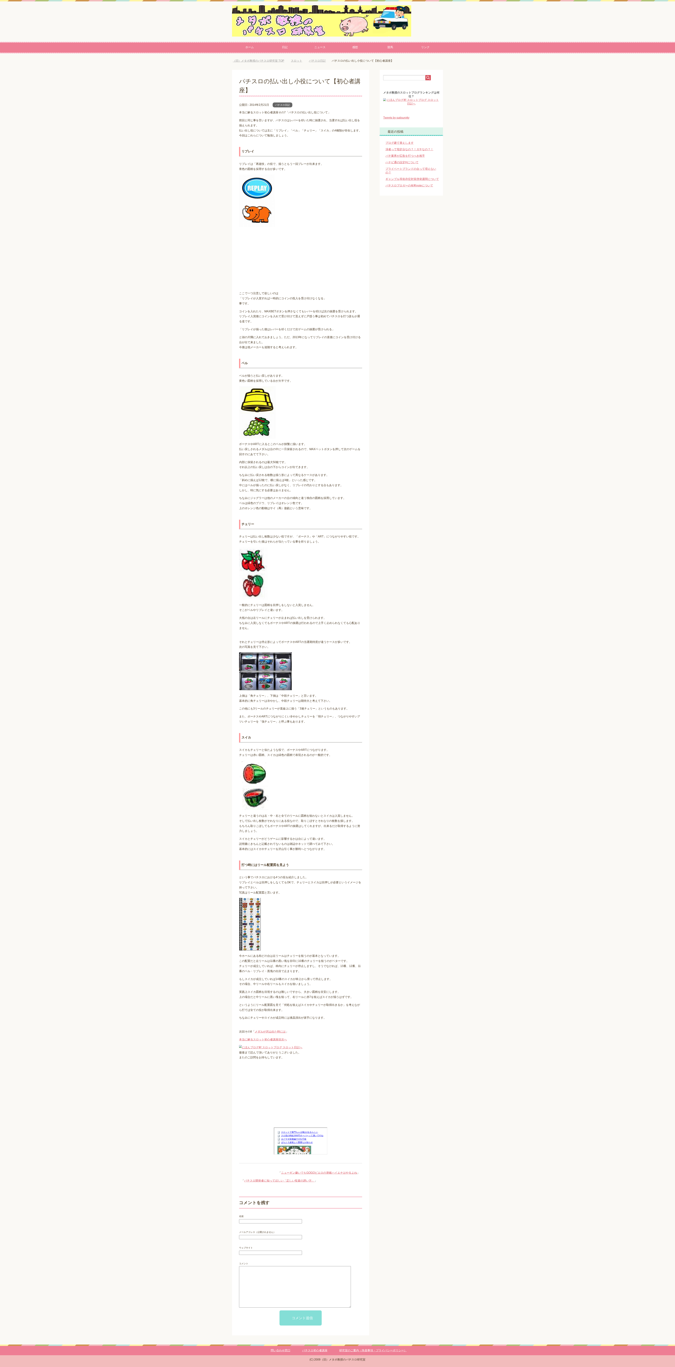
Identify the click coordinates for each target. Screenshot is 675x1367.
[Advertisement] (300, 259)
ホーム (249, 47)
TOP (261, 60)
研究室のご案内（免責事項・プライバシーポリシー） (373, 1350)
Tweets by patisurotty (396, 117)
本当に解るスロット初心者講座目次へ (263, 1039)
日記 (285, 47)
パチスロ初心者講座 (314, 1350)
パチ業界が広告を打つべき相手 (405, 155)
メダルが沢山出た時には (270, 1031)
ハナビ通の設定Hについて (402, 162)
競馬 (390, 47)
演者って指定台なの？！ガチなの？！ (409, 149)
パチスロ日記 (282, 105)
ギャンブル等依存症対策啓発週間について (412, 179)
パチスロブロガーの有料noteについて (409, 185)
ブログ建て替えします (399, 142)
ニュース (320, 47)
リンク (425, 47)
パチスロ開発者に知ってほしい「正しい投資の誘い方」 (279, 1180)
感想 (355, 47)
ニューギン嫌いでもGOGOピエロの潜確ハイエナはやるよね (319, 1172)
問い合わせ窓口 (280, 1350)
